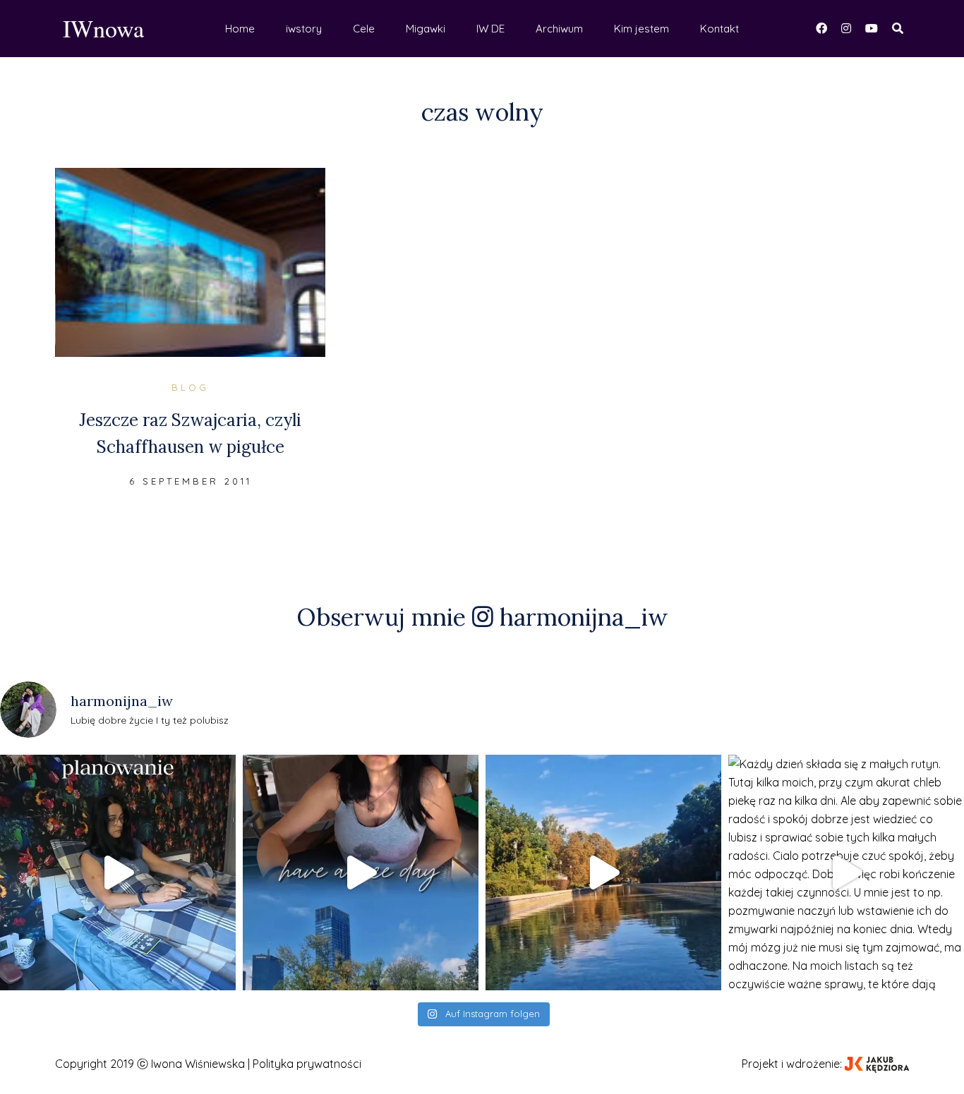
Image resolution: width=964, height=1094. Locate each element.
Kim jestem (641, 28)
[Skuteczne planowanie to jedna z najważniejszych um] (118, 872)
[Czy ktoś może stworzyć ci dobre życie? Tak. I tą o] (603, 872)
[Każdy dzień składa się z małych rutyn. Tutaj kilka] (846, 872)
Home (240, 28)
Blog (190, 387)
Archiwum (559, 28)
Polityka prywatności (307, 1064)
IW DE (490, 28)
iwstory (304, 28)
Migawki (425, 28)
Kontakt (719, 28)
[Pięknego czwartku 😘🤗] (360, 872)
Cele (364, 28)
